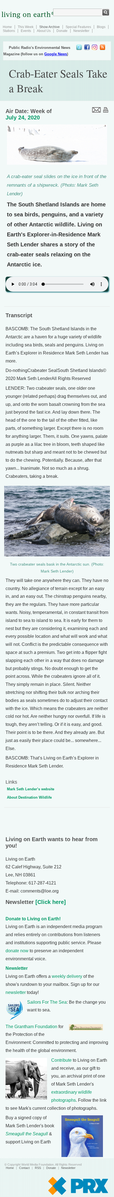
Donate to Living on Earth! (33, 918)
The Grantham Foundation (31, 1026)
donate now (17, 950)
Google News (55, 54)
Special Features (78, 27)
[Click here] (50, 902)
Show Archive (49, 27)
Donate (62, 31)
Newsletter (81, 31)
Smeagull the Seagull (27, 1133)
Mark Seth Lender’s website (30, 789)
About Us (44, 31)
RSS (38, 1167)
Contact (24, 1167)
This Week (25, 27)
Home (7, 27)
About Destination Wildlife (29, 797)
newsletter (16, 992)
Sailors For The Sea (47, 1002)
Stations (9, 31)
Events (26, 31)
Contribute (61, 1060)
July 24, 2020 (23, 117)
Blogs (101, 27)
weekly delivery (67, 976)
